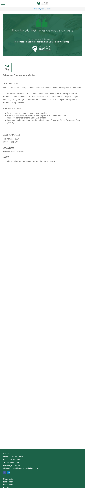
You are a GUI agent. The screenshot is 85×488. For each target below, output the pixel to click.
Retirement (8, 482)
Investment (8, 485)
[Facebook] (4, 472)
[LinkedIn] (8, 472)
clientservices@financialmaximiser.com (20, 468)
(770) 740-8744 (16, 457)
